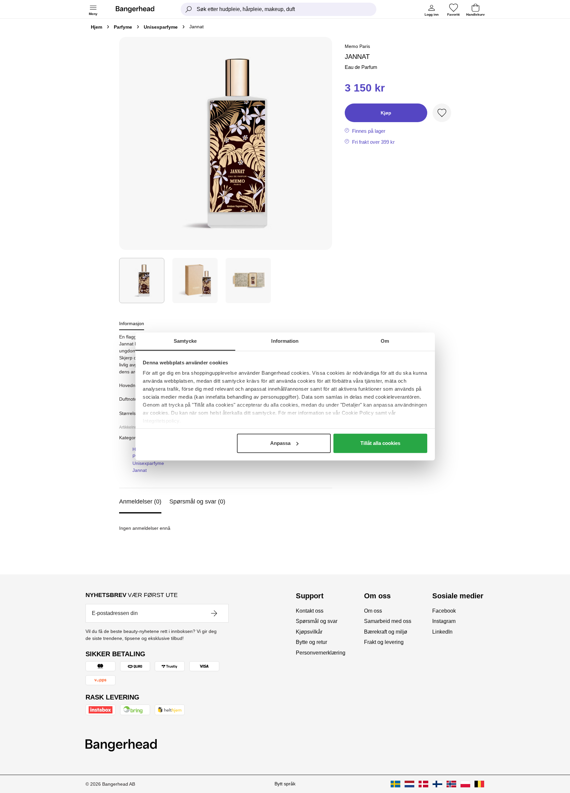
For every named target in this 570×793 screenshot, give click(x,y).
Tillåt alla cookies (380, 443)
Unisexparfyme (161, 27)
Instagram (444, 621)
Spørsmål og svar (316, 621)
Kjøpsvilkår (309, 632)
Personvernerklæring (320, 653)
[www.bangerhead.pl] (465, 784)
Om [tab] (385, 341)
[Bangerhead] (140, 9)
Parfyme (123, 27)
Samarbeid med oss (387, 621)
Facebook (444, 611)
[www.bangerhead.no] (451, 784)
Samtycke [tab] (185, 341)
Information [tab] (284, 341)
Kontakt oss (309, 611)
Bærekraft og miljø (385, 632)
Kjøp (386, 112)
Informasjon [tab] (131, 323)
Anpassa (280, 443)
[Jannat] (141, 280)
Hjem (96, 27)
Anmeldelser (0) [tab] (140, 501)
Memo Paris (357, 46)
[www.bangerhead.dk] (423, 784)
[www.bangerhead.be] (479, 784)
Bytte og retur (311, 642)
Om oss (373, 611)
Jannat (139, 470)
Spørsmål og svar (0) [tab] (197, 501)
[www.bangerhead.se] (395, 784)
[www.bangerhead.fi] (437, 784)
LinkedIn (442, 632)
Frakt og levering (384, 642)
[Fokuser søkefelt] (188, 9)
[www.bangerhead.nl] (409, 784)
